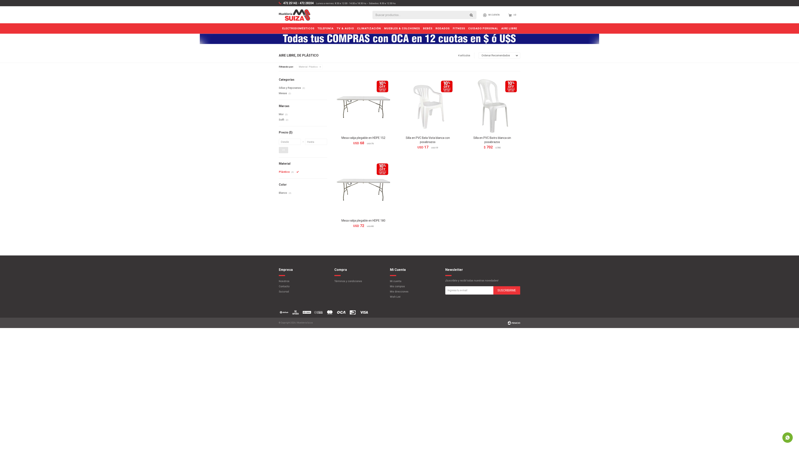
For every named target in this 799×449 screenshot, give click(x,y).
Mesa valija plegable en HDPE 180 (363, 220)
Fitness (459, 28)
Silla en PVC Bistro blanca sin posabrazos (492, 140)
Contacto (284, 286)
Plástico (308, 66)
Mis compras (397, 286)
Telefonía (326, 28)
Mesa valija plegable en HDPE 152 (363, 137)
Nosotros (284, 281)
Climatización (369, 28)
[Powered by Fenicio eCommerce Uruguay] (514, 323)
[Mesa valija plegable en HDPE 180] (363, 188)
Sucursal (284, 291)
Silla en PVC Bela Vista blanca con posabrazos (428, 140)
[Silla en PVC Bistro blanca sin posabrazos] (492, 105)
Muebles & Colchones (402, 28)
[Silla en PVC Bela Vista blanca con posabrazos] (428, 105)
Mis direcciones (399, 291)
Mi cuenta (395, 281)
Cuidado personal (483, 28)
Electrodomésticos (298, 28)
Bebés (427, 28)
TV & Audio (345, 28)
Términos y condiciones (348, 281)
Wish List (395, 296)
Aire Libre (509, 28)
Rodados (442, 28)
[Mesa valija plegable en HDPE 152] (363, 105)
